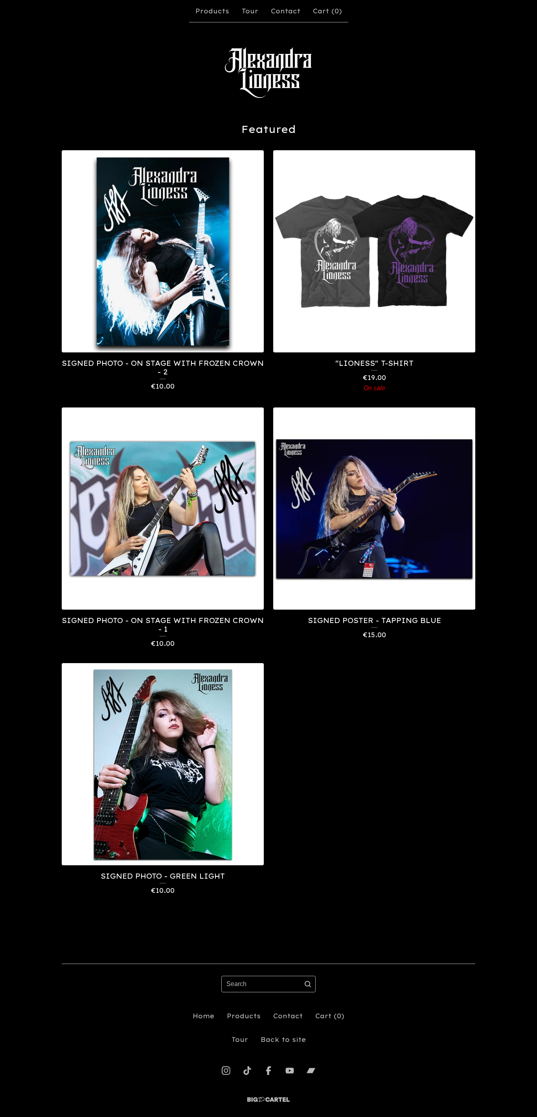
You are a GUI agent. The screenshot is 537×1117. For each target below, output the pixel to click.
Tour (250, 11)
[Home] (268, 72)
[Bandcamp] (311, 1070)
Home (203, 1016)
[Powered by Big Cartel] (268, 1099)
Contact (285, 11)
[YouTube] (289, 1070)
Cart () (327, 11)
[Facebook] (268, 1070)
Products (212, 11)
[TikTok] (247, 1070)
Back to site (283, 1039)
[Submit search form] (308, 984)
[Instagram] (226, 1070)
